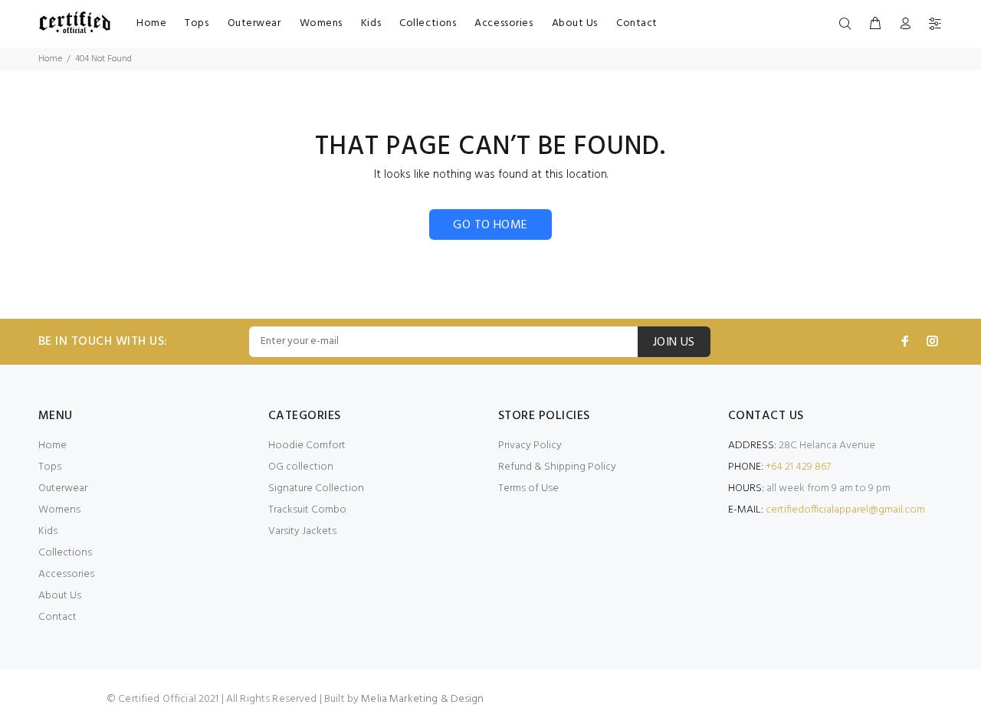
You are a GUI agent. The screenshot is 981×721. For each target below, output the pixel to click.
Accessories (66, 574)
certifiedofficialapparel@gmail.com (845, 510)
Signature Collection (316, 488)
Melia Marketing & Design (422, 699)
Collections (65, 553)
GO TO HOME (490, 225)
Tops (49, 467)
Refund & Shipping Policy (557, 467)
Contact (57, 617)
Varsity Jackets (302, 531)
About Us (59, 596)
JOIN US (674, 342)
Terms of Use (528, 488)
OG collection (300, 467)
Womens (59, 510)
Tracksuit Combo (307, 510)
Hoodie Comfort (307, 445)
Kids (47, 531)
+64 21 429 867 (798, 467)
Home (50, 59)
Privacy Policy (530, 445)
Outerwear (62, 488)
